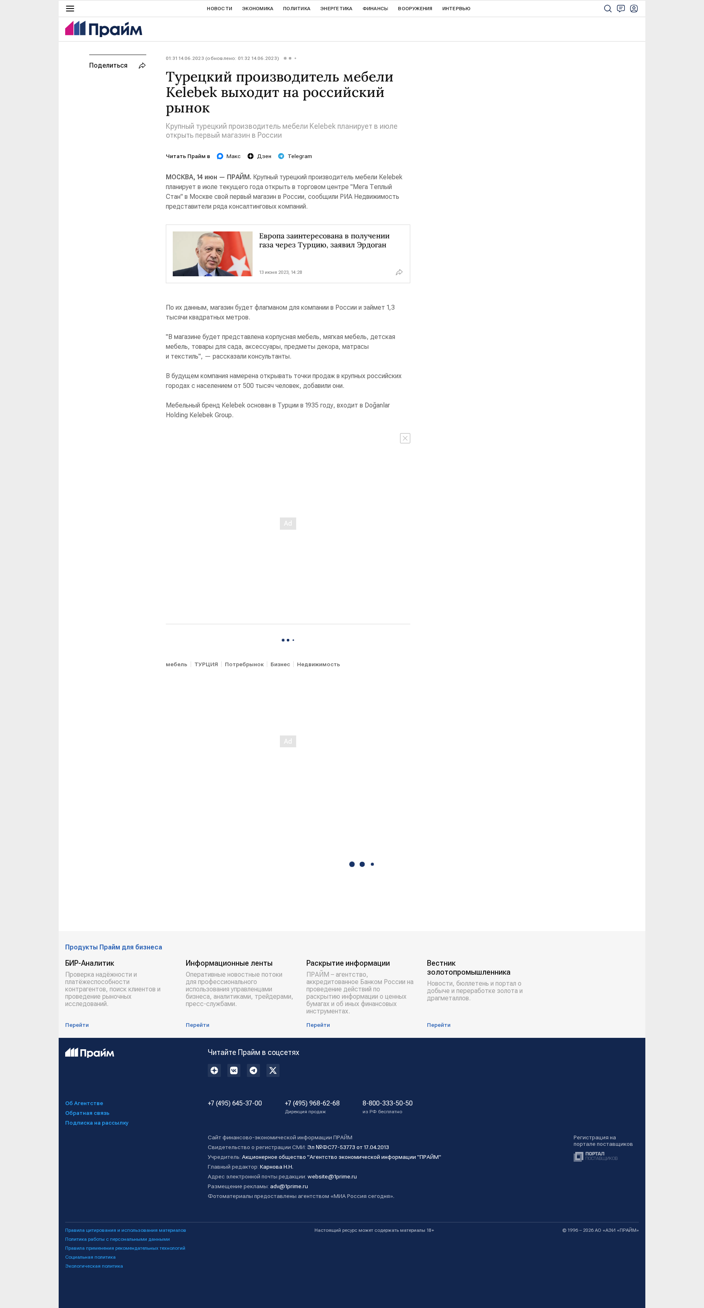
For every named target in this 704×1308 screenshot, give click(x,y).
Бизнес (280, 664)
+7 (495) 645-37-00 (235, 1103)
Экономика (257, 8)
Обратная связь (87, 1113)
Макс (234, 156)
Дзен (264, 156)
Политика (296, 8)
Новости (219, 8)
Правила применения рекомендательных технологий (125, 1248)
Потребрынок (244, 664)
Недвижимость (318, 664)
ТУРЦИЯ (206, 664)
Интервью (456, 8)
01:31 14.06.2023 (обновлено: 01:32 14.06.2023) (222, 58)
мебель (176, 664)
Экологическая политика (94, 1266)
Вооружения (415, 8)
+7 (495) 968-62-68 (312, 1107)
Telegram (300, 156)
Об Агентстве (84, 1103)
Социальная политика (90, 1257)
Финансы (376, 8)
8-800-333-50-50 (388, 1107)
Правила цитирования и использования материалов (125, 1230)
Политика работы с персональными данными (117, 1239)
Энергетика (336, 8)
